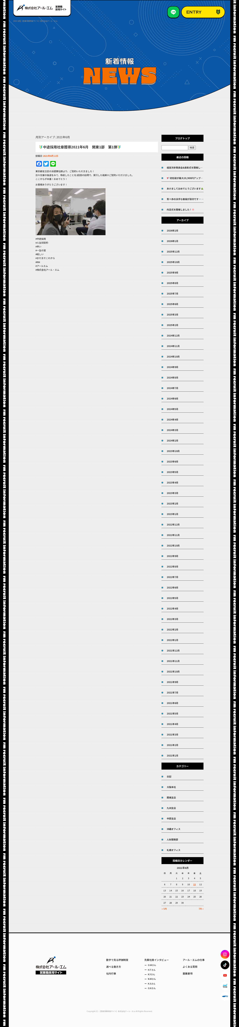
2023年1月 (172, 514)
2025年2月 (172, 325)
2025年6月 (172, 304)
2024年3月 (172, 430)
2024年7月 (172, 388)
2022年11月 (173, 535)
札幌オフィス (173, 850)
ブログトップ (182, 138)
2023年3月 (172, 493)
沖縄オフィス (173, 829)
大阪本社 (171, 787)
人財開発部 (172, 839)
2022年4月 (172, 608)
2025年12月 (173, 251)
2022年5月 (172, 598)
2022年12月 (173, 524)
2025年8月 (172, 283)
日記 (169, 776)
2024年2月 (172, 440)
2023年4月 (172, 482)
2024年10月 (173, 356)
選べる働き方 (113, 966)
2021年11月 (173, 661)
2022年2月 (172, 629)
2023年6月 (172, 461)
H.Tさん (152, 969)
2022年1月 (172, 640)
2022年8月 (172, 566)
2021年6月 (172, 703)
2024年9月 (172, 367)
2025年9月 (172, 272)
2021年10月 (173, 671)
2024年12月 (173, 335)
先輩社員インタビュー (156, 960)
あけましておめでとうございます (184, 188)
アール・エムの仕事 (194, 960)
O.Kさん (152, 988)
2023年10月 (173, 451)
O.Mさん (152, 964)
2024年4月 (172, 419)
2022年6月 (172, 587)
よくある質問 (190, 966)
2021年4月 (172, 724)
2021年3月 (172, 734)
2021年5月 (172, 713)
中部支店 (171, 818)
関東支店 (171, 797)
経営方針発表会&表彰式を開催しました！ (185, 167)
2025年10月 (173, 262)
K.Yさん (151, 974)
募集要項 (187, 973)
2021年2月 (172, 745)
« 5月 (164, 908)
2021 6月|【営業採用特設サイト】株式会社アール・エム (35, 21)
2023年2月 (172, 503)
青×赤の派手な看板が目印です (183, 199)
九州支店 (171, 808)
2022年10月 (173, 545)
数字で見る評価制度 (117, 960)
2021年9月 (172, 682)
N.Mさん (152, 978)
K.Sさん (151, 983)
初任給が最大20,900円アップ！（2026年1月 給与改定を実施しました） (186, 178)
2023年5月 (172, 472)
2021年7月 (172, 692)
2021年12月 (173, 650)
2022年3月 (172, 619)
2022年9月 (172, 556)
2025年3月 (172, 314)
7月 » (201, 908)
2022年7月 (172, 577)
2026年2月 (172, 230)
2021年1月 (172, 755)
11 (194, 884)
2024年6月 (172, 398)
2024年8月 (172, 377)
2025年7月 (172, 293)
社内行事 (111, 973)
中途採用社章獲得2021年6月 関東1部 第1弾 (80, 146)
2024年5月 (172, 409)
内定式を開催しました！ (179, 209)
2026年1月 (172, 241)
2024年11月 (173, 346)
